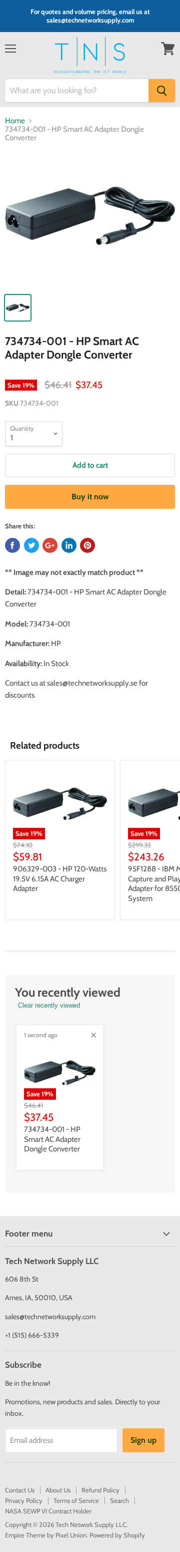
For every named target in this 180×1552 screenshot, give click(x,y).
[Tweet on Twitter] (31, 545)
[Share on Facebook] (12, 545)
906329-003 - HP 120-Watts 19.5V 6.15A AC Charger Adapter (59, 878)
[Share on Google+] (50, 545)
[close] (93, 1035)
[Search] (161, 90)
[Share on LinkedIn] (69, 545)
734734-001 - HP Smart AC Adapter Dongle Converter (52, 1139)
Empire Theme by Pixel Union (45, 1535)
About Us (58, 1490)
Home (15, 121)
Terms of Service (76, 1500)
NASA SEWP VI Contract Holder (48, 1511)
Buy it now (90, 496)
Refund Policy (101, 1490)
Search (119, 1500)
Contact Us (19, 1490)
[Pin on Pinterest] (87, 545)
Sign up (143, 1440)
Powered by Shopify (117, 1535)
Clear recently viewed (49, 1005)
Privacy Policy (23, 1500)
